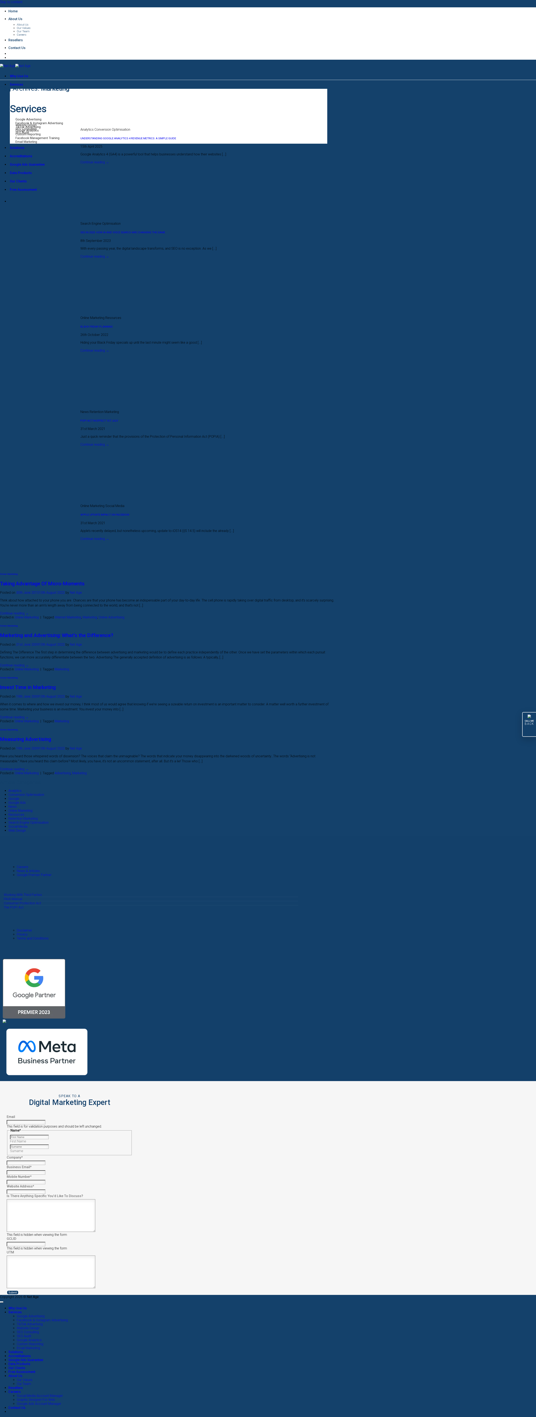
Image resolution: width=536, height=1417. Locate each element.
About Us (15, 19)
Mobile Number (19, 1177)
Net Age (76, 593)
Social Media (17, 827)
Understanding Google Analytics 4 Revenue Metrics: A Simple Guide (128, 138)
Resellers (15, 40)
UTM (10, 1252)
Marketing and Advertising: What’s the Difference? (56, 635)
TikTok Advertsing (30, 1324)
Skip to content (11, 2)
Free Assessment (23, 190)
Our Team (23, 31)
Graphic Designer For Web (36, 1400)
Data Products (21, 173)
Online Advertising (111, 617)
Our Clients (18, 181)
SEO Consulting (28, 1332)
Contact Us (17, 48)
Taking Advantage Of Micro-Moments (42, 584)
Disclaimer (24, 930)
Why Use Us (19, 76)
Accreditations (21, 156)
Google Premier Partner (34, 875)
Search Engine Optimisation (28, 823)
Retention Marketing (23, 819)
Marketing (90, 617)
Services (15, 1312)
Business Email (19, 1167)
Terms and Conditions (33, 938)
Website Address (20, 1186)
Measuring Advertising (25, 739)
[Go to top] (1, 1302)
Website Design (28, 1328)
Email (11, 1117)
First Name (18, 1141)
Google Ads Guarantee (27, 164)
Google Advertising (31, 1316)
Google (13, 799)
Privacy (22, 934)
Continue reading (94, 162)
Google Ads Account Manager (39, 1404)
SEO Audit (24, 1336)
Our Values (24, 28)
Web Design (17, 830)
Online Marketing (9, 574)
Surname (16, 1151)
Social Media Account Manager (40, 1396)
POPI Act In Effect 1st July (99, 420)
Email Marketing (28, 1348)
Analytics (15, 791)
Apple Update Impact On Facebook (104, 514)
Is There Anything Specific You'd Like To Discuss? (45, 1196)
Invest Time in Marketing (28, 687)
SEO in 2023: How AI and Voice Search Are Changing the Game (122, 232)
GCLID (11, 1239)
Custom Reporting (30, 1344)
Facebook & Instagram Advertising (42, 1320)
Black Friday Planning (96, 326)
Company (15, 1157)
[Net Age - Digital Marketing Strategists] (15, 66)
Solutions (17, 148)
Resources (16, 815)
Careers (21, 34)
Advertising (63, 773)
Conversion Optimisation (26, 795)
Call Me (529, 722)
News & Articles (28, 871)
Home (13, 11)
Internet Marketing (68, 617)
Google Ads (17, 803)
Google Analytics (29, 1340)
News (12, 807)
